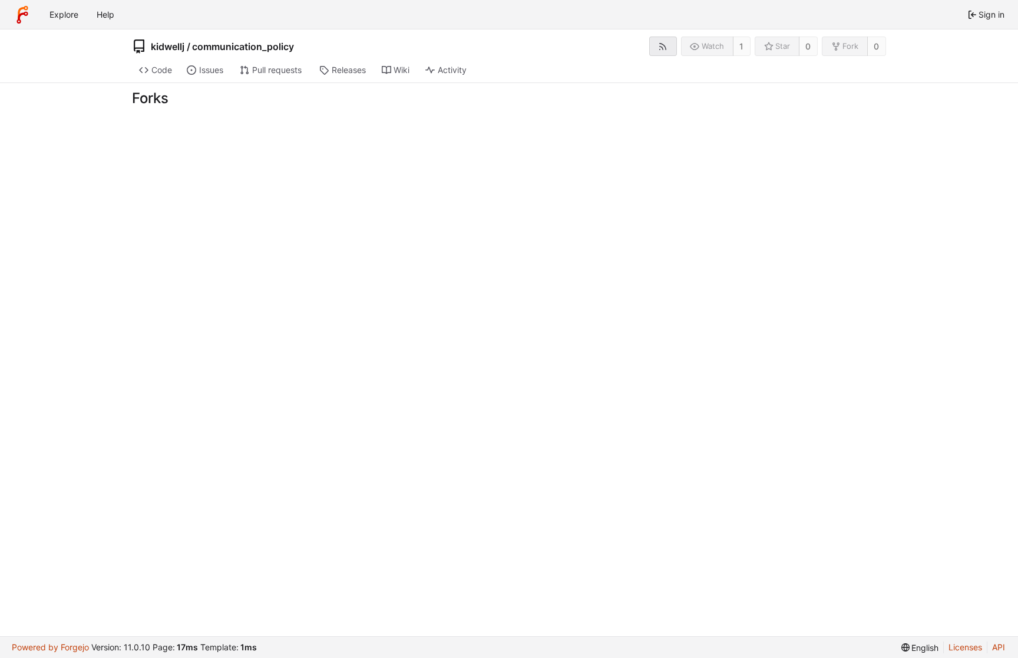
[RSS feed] (663, 46)
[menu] (920, 648)
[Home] (22, 14)
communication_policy (243, 46)
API (998, 647)
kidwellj (167, 46)
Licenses (965, 647)
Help (105, 14)
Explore (63, 14)
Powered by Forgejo (50, 647)
